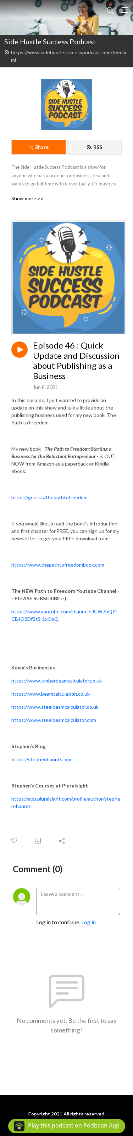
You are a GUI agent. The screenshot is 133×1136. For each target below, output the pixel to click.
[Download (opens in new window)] (38, 840)
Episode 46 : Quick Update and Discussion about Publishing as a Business (76, 360)
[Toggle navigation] (125, 10)
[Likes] (15, 840)
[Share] (62, 841)
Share (42, 147)
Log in (88, 922)
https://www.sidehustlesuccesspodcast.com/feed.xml (68, 56)
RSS (97, 147)
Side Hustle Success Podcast (50, 41)
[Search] (110, 10)
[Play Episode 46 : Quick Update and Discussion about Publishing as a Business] (19, 349)
